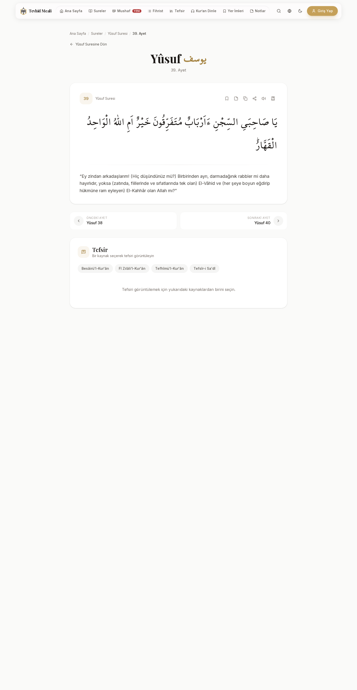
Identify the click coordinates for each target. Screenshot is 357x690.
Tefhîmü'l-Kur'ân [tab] (169, 268)
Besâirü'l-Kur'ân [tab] (95, 268)
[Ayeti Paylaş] (254, 98)
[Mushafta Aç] (273, 98)
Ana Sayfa (78, 33)
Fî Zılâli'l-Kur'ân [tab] (132, 268)
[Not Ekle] (236, 98)
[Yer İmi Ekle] (226, 98)
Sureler (97, 33)
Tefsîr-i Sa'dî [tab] (204, 268)
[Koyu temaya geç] (300, 11)
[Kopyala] (245, 98)
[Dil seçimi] (289, 11)
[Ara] (279, 11)
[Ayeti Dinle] (263, 98)
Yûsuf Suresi (118, 33)
